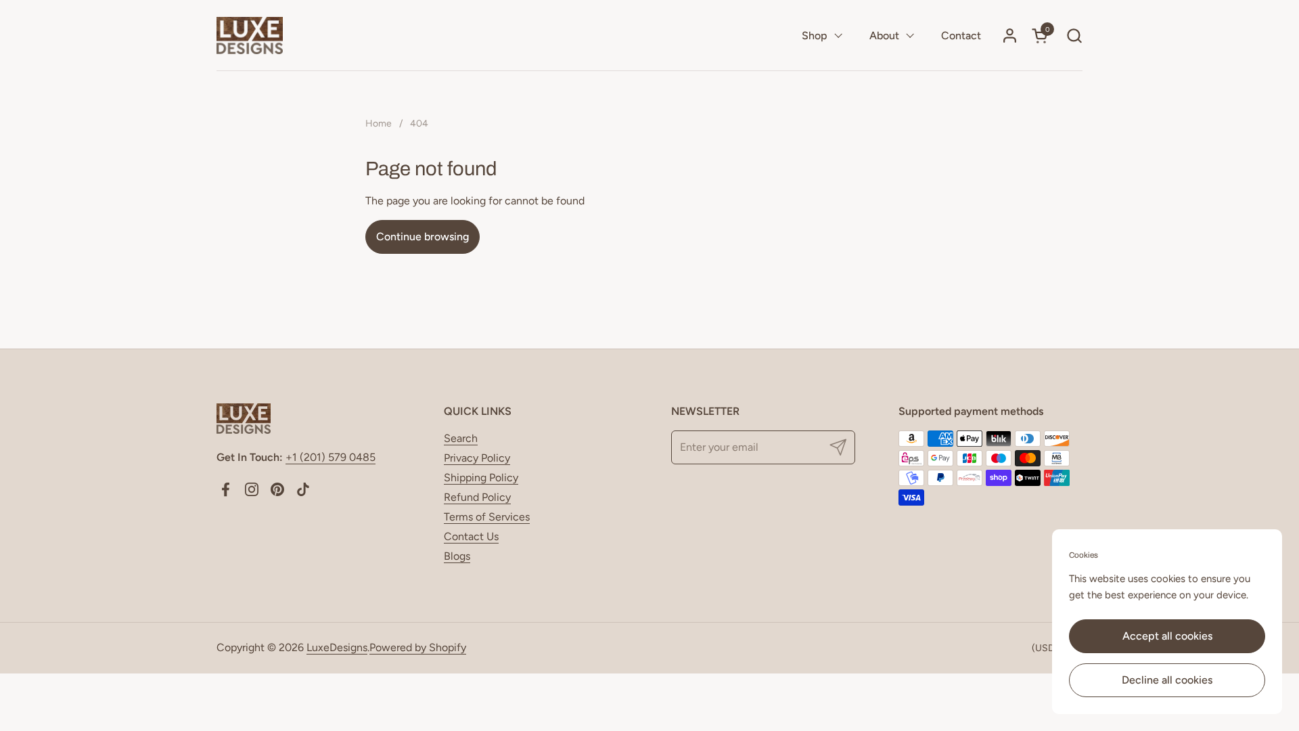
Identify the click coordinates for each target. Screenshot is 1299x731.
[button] (1074, 35)
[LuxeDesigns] (249, 35)
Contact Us (471, 536)
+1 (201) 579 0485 (330, 457)
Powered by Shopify (417, 647)
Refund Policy (477, 497)
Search (461, 438)
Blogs (457, 556)
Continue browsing (422, 236)
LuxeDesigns (336, 647)
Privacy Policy (477, 457)
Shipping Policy (481, 477)
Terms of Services (487, 516)
